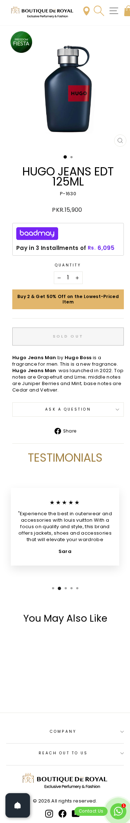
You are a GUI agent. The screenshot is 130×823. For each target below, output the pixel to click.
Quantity (68, 265)
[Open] (17, 805)
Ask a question (68, 409)
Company (63, 731)
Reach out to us (63, 753)
